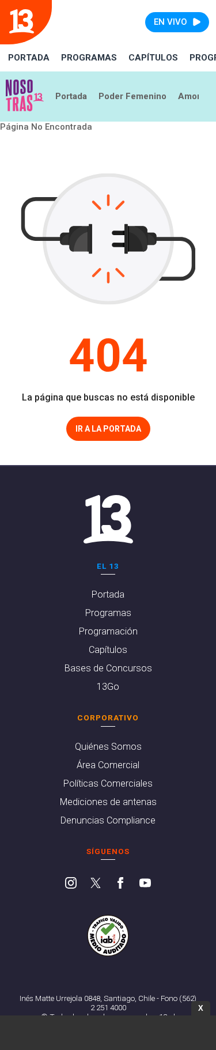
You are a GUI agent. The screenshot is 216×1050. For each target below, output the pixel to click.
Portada (29, 57)
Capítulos (153, 57)
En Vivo (170, 22)
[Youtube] (145, 884)
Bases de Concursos (108, 668)
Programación (108, 631)
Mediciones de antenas (108, 801)
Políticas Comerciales (108, 783)
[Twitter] (95, 884)
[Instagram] (70, 884)
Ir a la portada (108, 428)
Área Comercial (108, 765)
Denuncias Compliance (108, 820)
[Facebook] (120, 884)
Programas (89, 57)
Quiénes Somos (108, 746)
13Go (108, 686)
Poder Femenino (132, 96)
